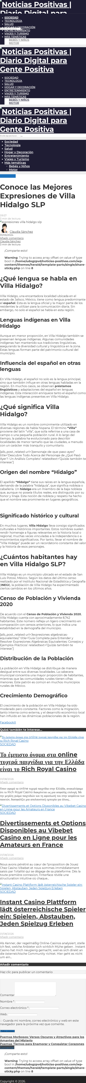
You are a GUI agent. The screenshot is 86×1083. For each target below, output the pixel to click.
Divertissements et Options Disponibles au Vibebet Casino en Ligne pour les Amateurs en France (43, 833)
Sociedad (11, 17)
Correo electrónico (14, 1008)
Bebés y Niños (19, 39)
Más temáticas (15, 36)
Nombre (7, 1001)
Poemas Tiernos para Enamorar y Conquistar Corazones (42, 1044)
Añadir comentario (12, 238)
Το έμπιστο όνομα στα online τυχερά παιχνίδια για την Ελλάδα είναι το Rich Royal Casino (42, 762)
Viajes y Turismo (16, 33)
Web (3, 1014)
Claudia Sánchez (21, 231)
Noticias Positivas (38, 1081)
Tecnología (13, 20)
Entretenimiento (17, 30)
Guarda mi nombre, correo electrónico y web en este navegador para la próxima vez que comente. (39, 1022)
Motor (14, 43)
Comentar (7, 995)
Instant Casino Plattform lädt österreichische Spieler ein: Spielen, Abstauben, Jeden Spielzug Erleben (43, 912)
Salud (9, 24)
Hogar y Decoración (19, 27)
